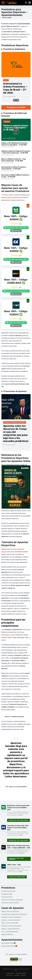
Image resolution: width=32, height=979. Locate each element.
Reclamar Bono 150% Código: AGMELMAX (16, 291)
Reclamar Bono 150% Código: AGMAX (17, 259)
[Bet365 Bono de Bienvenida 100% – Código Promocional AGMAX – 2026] (16, 213)
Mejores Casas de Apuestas (10, 911)
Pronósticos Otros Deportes (10, 902)
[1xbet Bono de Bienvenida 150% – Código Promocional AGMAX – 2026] (16, 245)
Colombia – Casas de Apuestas (11, 926)
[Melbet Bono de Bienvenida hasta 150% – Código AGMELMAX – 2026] (16, 277)
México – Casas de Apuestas (10, 928)
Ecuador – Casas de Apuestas (10, 920)
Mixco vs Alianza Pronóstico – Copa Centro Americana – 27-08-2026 (13, 160)
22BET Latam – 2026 (14, 865)
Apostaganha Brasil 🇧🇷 (8, 943)
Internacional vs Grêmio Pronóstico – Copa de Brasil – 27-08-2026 (15, 88)
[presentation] (14, 100)
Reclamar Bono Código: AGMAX (16, 322)
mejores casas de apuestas (10, 197)
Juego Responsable (21, 973)
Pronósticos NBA (6, 894)
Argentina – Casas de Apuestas (11, 917)
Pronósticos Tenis (7, 897)
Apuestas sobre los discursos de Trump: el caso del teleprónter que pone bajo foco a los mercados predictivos (15, 433)
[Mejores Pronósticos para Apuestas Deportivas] (9, 2)
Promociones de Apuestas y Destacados (14, 914)
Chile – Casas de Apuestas (9, 923)
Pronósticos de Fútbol (16, 107)
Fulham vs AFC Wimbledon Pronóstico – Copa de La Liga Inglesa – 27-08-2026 (15, 144)
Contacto (23, 975)
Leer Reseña (16, 230)
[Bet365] (16, 489)
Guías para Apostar (7, 934)
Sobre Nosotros (10, 973)
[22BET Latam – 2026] (16, 308)
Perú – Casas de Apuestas (9, 931)
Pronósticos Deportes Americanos (12, 900)
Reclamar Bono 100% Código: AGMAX (17, 227)
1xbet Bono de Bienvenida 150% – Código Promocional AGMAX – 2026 (18, 828)
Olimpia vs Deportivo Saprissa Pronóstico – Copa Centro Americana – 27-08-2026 (15, 152)
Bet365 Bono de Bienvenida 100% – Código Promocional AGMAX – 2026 (19, 807)
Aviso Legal (9, 975)
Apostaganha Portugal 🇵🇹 (9, 946)
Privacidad (16, 975)
